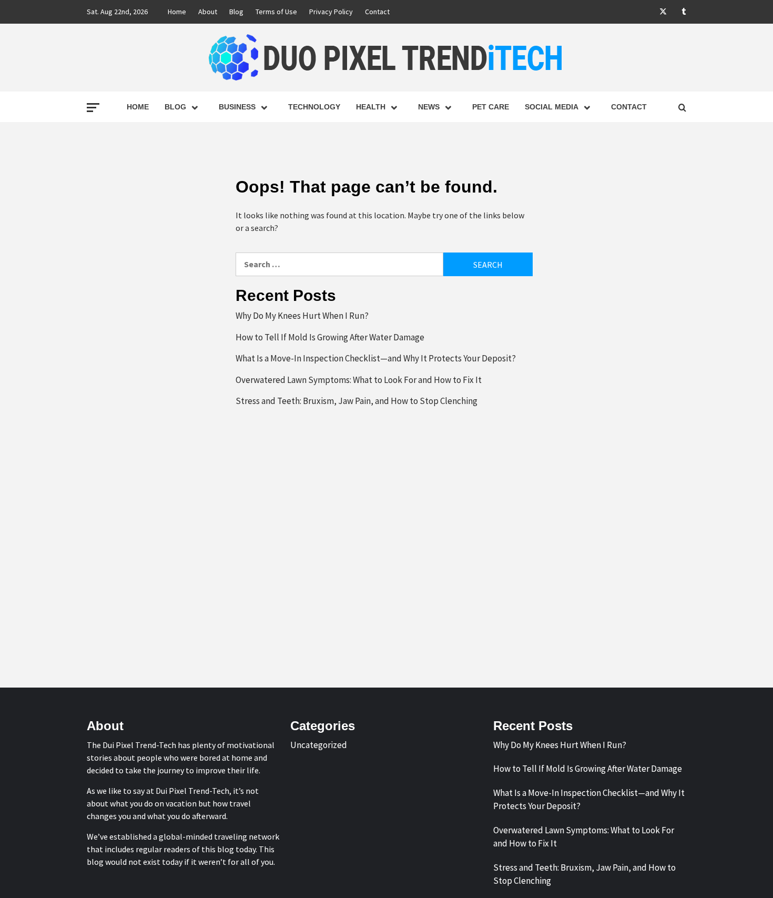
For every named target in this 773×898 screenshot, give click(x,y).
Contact (377, 11)
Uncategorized (318, 745)
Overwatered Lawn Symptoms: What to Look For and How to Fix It (359, 380)
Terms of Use (276, 11)
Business (237, 107)
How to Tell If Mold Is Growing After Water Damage (330, 337)
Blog (236, 11)
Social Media (551, 107)
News (429, 107)
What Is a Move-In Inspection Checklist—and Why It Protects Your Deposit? (376, 358)
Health (370, 107)
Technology (314, 107)
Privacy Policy (331, 11)
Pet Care (490, 107)
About (207, 11)
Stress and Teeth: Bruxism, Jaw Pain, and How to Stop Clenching (356, 401)
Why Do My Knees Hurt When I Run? (302, 315)
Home (177, 11)
